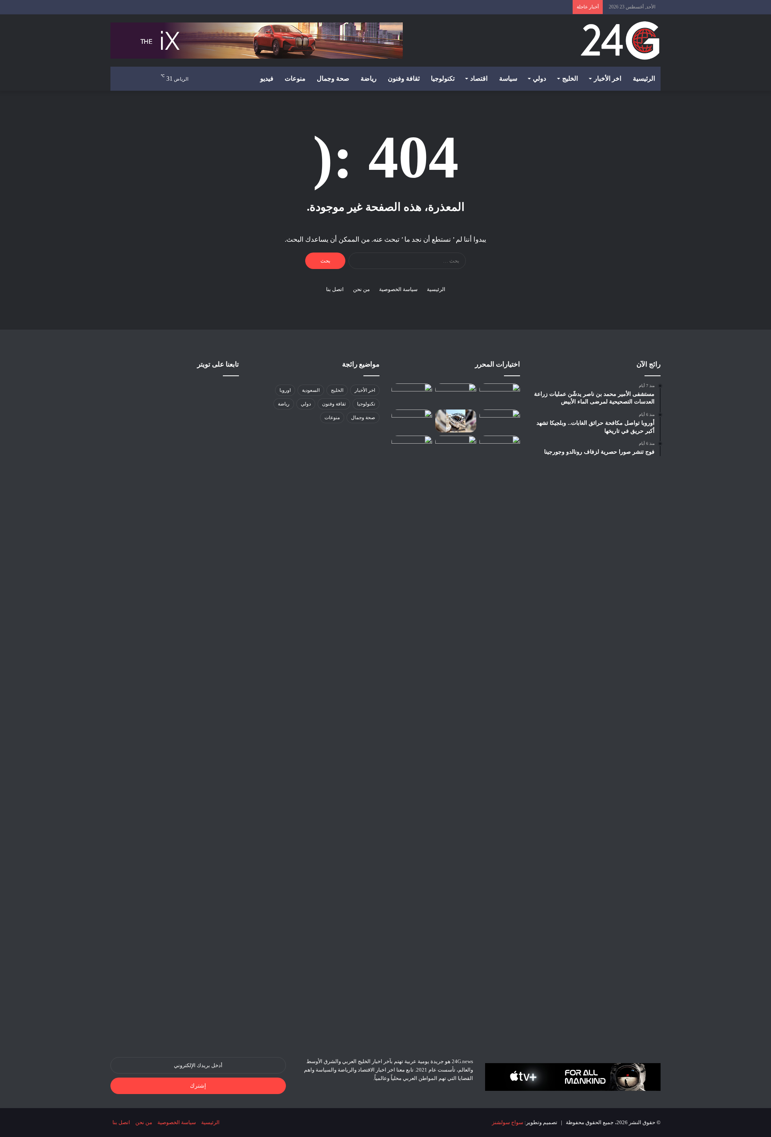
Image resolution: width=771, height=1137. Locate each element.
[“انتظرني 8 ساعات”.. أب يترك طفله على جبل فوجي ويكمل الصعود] (412, 421)
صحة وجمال (333, 78)
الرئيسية (644, 78)
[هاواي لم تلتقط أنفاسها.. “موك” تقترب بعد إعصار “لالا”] (412, 394)
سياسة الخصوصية (398, 289)
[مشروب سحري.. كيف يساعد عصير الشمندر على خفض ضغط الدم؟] (499, 394)
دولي (539, 78)
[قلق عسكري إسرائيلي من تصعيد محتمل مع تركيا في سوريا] (455, 394)
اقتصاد (478, 78)
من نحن (361, 289)
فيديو (266, 78)
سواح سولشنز (507, 1122)
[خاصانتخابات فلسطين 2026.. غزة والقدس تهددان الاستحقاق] (499, 421)
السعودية (311, 390)
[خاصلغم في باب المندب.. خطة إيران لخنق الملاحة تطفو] (455, 447)
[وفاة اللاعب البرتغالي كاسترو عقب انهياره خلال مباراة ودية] (412, 447)
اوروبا (285, 390)
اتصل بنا (335, 289)
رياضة (369, 78)
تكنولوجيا (443, 78)
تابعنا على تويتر (218, 364)
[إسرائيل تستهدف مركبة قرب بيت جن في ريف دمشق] (455, 421)
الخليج (570, 78)
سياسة (508, 78)
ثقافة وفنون (404, 78)
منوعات (295, 78)
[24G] (620, 40)
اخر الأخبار (607, 78)
